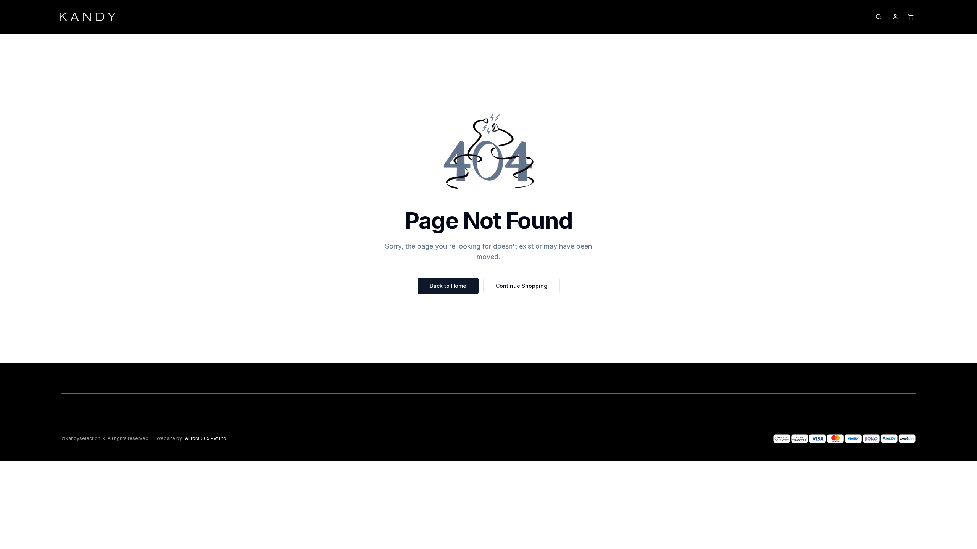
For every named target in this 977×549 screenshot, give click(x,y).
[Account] (895, 16)
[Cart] (910, 16)
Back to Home (448, 286)
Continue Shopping (521, 286)
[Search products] (878, 17)
